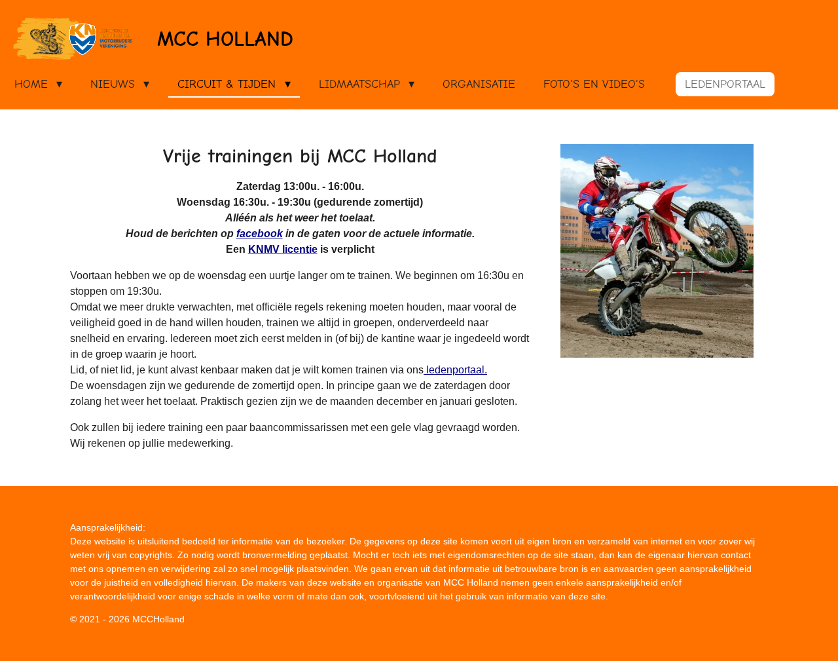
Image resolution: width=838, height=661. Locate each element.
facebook (259, 233)
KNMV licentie (283, 249)
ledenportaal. (455, 369)
